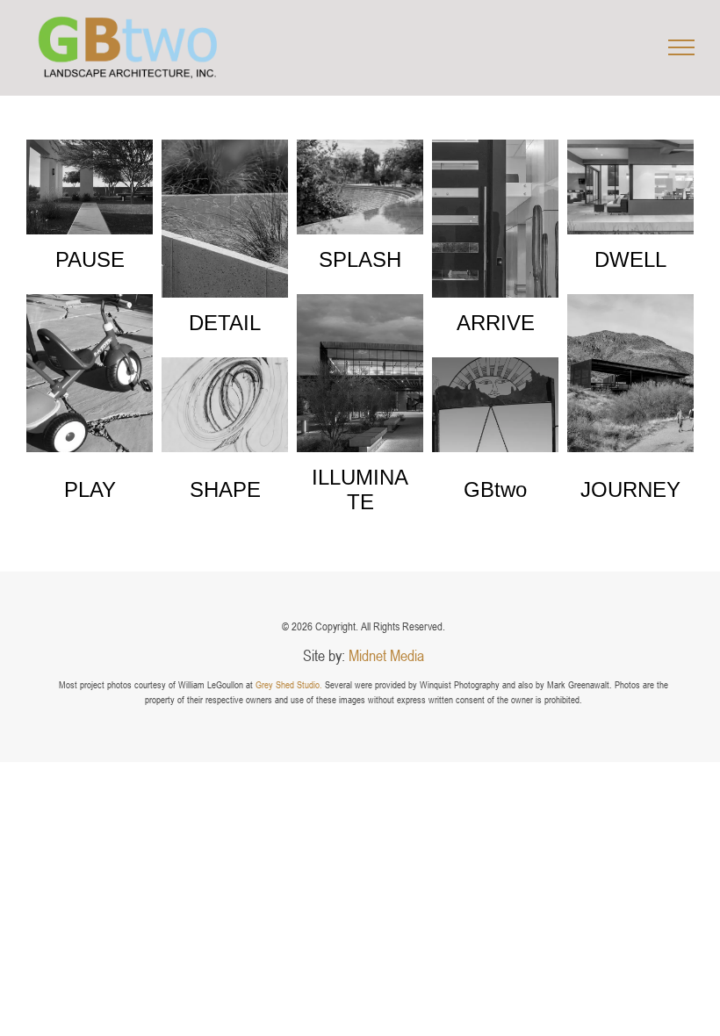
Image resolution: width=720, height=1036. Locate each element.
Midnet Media (386, 655)
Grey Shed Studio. (289, 684)
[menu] (681, 47)
